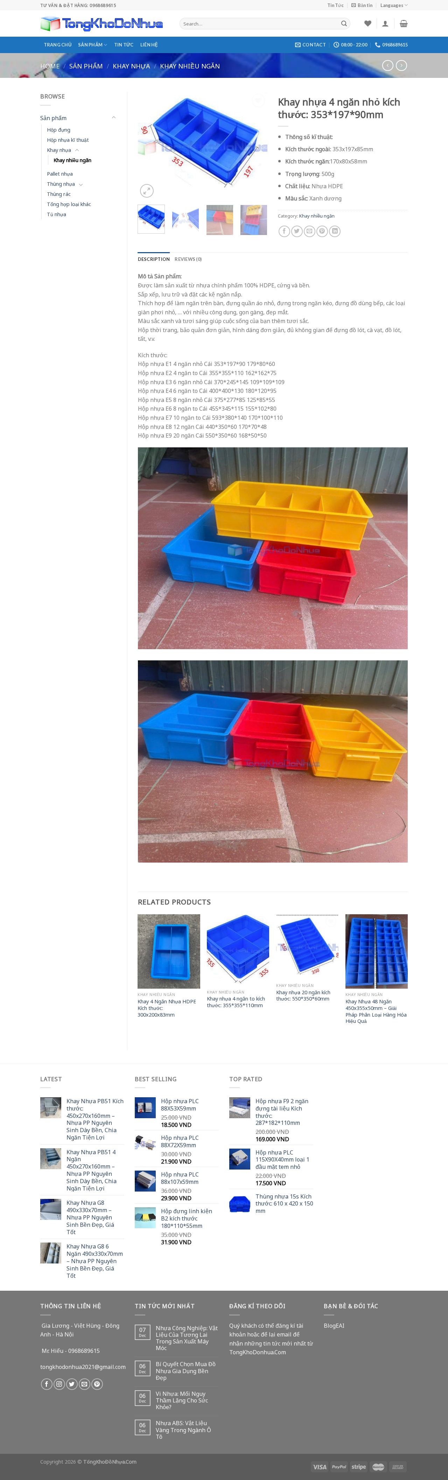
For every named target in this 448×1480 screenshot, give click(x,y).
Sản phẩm (90, 44)
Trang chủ (57, 44)
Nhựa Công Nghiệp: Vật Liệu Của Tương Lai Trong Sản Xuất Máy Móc (187, 1338)
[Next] (256, 146)
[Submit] (344, 23)
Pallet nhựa (60, 173)
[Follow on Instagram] (59, 1384)
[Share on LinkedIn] (335, 231)
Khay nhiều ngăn (190, 65)
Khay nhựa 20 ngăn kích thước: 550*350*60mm (303, 995)
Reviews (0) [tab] (188, 259)
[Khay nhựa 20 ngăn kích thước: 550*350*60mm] (307, 947)
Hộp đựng (58, 129)
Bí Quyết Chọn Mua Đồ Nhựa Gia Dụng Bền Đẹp (186, 1371)
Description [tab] (154, 259)
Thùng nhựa (61, 183)
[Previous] (149, 146)
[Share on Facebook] (284, 231)
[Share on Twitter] (297, 231)
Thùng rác (59, 194)
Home (49, 65)
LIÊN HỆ (149, 44)
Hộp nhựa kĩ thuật (68, 139)
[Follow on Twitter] (72, 1384)
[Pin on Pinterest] (322, 231)
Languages (391, 5)
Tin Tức (335, 5)
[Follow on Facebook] (46, 1384)
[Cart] (404, 23)
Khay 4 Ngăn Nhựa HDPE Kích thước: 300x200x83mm (167, 1008)
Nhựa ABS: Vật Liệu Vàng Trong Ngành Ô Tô (183, 1430)
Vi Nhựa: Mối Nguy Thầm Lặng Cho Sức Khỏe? (182, 1400)
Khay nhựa (131, 65)
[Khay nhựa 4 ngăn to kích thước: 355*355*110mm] (238, 950)
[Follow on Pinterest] (97, 1384)
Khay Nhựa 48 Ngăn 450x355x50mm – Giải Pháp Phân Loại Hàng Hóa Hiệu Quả (376, 1011)
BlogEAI (334, 1325)
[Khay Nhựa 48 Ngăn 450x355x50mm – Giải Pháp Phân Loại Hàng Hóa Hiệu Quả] (376, 951)
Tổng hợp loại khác (69, 204)
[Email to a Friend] (309, 231)
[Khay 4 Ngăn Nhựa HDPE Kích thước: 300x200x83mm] (169, 951)
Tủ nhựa (56, 214)
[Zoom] (147, 191)
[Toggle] (114, 117)
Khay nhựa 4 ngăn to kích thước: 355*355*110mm (236, 1001)
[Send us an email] (84, 1384)
